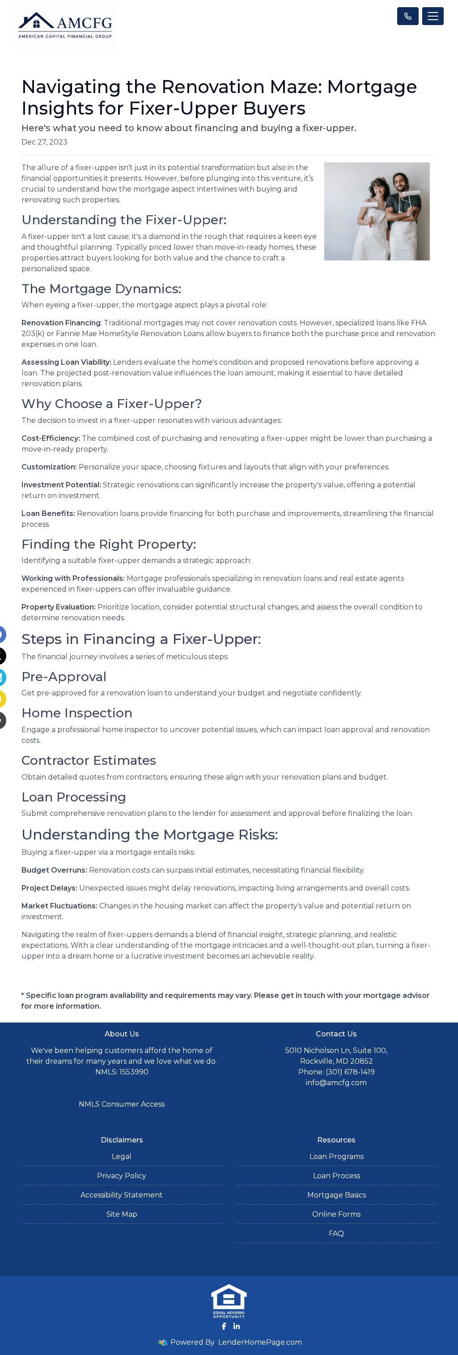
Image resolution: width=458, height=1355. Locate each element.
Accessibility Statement (122, 1195)
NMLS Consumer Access (122, 1104)
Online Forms (336, 1214)
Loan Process (336, 1176)
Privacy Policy (121, 1176)
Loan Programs (337, 1156)
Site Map (121, 1214)
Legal (121, 1156)
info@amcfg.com (336, 1082)
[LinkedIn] (236, 1326)
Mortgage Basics (336, 1195)
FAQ (336, 1233)
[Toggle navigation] (433, 16)
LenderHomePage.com (260, 1342)
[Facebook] (224, 1326)
